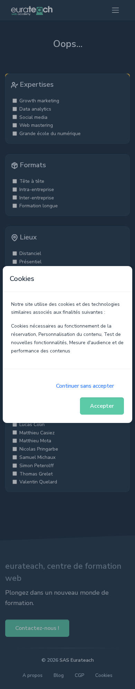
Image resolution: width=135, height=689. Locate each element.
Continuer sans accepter (85, 386)
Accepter (102, 406)
